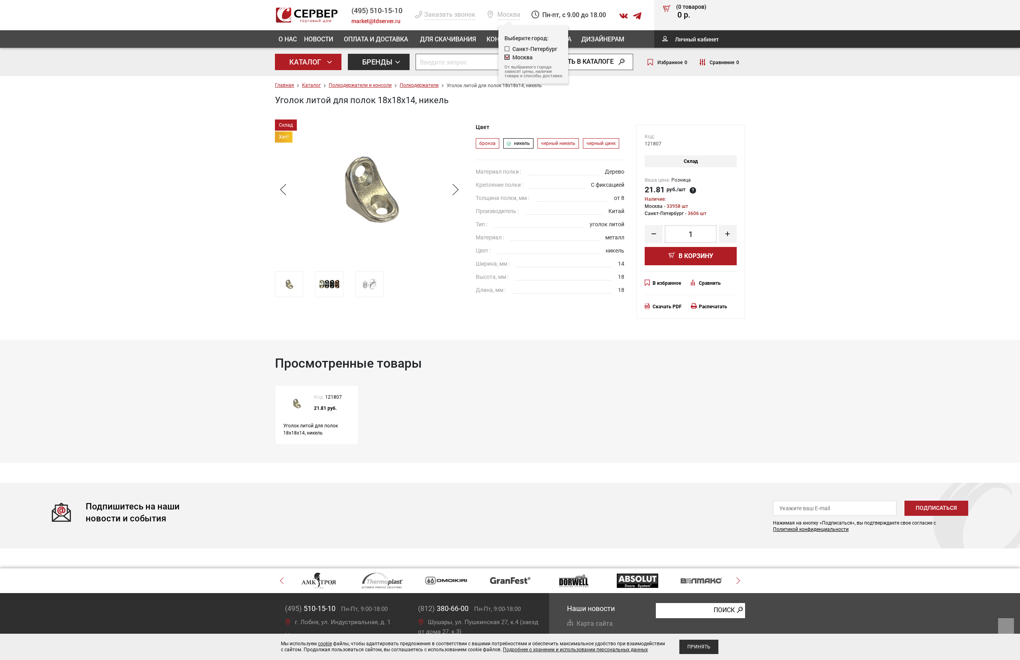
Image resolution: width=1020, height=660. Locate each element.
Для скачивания (448, 39)
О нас (288, 39)
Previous (283, 190)
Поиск (724, 610)
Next (455, 190)
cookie (325, 643)
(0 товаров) (691, 11)
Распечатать (713, 306)
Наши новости (591, 608)
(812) (443, 608)
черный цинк (601, 143)
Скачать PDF (667, 306)
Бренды (378, 62)
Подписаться (936, 508)
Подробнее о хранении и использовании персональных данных (575, 649)
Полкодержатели (419, 85)
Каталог (306, 62)
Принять (698, 647)
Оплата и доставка (376, 39)
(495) (310, 608)
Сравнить (710, 283)
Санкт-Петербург (534, 48)
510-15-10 (376, 10)
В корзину (695, 256)
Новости (318, 39)
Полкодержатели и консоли (360, 85)
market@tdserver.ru (375, 21)
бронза (487, 143)
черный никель (558, 143)
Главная (284, 85)
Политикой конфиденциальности (811, 529)
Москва (522, 57)
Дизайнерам (602, 39)
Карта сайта (595, 623)
